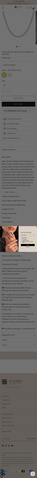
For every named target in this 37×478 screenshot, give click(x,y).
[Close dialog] (36, 226)
